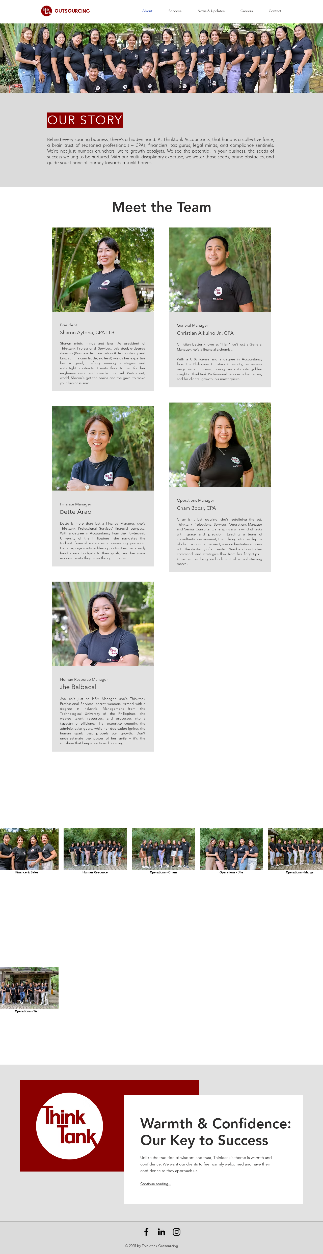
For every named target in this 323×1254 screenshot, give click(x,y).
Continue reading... (155, 1183)
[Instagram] (177, 1232)
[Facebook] (146, 1232)
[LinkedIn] (161, 1232)
